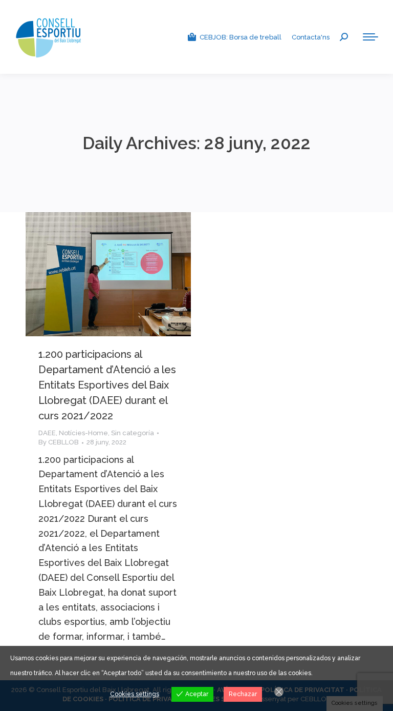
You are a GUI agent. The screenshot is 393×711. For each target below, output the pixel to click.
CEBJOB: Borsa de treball (240, 37)
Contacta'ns (311, 37)
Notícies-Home (83, 433)
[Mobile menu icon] (370, 37)
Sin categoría (132, 433)
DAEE (47, 433)
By (58, 442)
